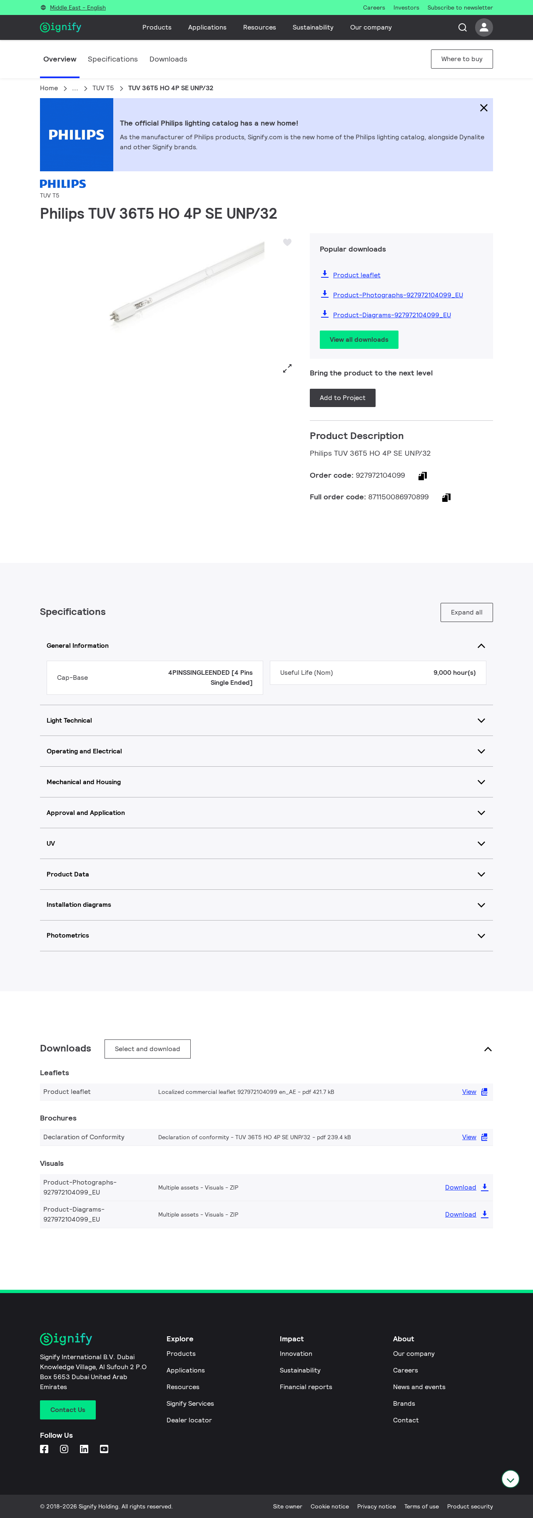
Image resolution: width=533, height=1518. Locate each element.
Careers (405, 1370)
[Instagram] (65, 1449)
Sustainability (313, 27)
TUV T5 (103, 88)
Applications (207, 27)
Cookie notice (330, 1506)
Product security (470, 1506)
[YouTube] (105, 1449)
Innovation (296, 1353)
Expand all (467, 612)
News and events (419, 1386)
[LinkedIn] (85, 1449)
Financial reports (306, 1386)
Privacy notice (376, 1506)
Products (157, 27)
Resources (259, 27)
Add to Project (343, 397)
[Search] (462, 27)
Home (49, 88)
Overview (59, 59)
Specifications (113, 59)
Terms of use (421, 1506)
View (469, 1091)
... (75, 88)
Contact (406, 1420)
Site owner (287, 1506)
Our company (371, 27)
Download (460, 1187)
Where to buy (462, 58)
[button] (49, 305)
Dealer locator (189, 1420)
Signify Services (190, 1403)
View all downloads (359, 339)
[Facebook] (45, 1449)
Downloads (168, 59)
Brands (404, 1403)
